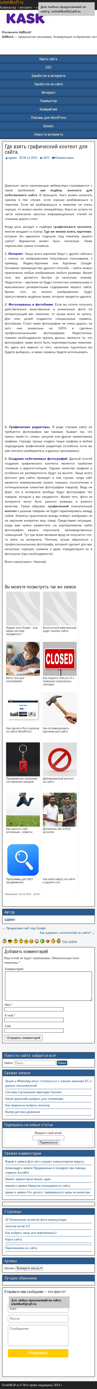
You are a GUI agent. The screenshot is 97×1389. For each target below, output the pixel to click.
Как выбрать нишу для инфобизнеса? (31, 1233)
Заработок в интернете (48, 76)
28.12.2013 (30, 157)
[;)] (21, 941)
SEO (48, 67)
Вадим (9, 1161)
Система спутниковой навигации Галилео (33, 1092)
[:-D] (31, 941)
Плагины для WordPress (48, 118)
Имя (8, 1004)
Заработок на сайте (48, 84)
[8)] (10, 941)
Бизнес (48, 126)
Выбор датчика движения (22, 1112)
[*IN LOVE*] (48, 941)
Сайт (8, 1026)
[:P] (26, 941)
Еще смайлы (69, 941)
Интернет (49, 92)
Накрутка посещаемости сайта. (49, 1185)
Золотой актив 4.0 (17, 1226)
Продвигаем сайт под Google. (26, 928)
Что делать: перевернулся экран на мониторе (58, 1192)
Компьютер (48, 101)
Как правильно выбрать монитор (27, 1105)
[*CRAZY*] (58, 940)
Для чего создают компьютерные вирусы (56, 1161)
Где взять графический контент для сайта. (46, 149)
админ (12, 157)
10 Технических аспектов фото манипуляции (35, 1219)
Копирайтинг (48, 109)
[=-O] (37, 941)
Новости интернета (48, 134)
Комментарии (64, 157)
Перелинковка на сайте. (21, 1248)
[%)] (53, 941)
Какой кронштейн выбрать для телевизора (34, 1098)
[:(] (15, 941)
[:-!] (42, 941)
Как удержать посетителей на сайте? (65, 932)
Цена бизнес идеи (38, 1179)
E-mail (10, 1015)
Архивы (9, 1268)
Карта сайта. (48, 59)
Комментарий (14, 969)
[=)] (4, 941)
